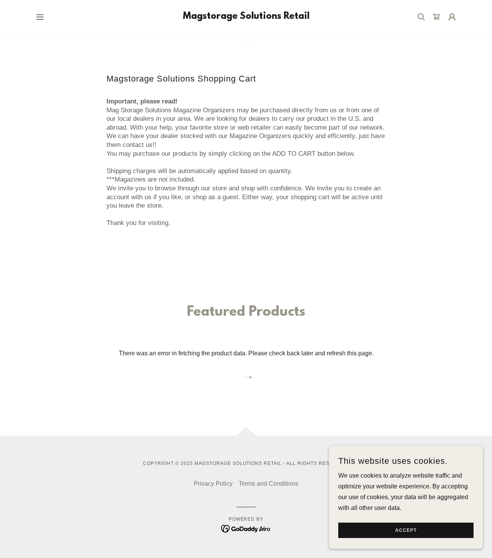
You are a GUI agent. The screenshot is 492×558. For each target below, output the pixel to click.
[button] (40, 17)
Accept (406, 530)
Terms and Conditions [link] (268, 483)
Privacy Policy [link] (213, 483)
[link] (246, 16)
